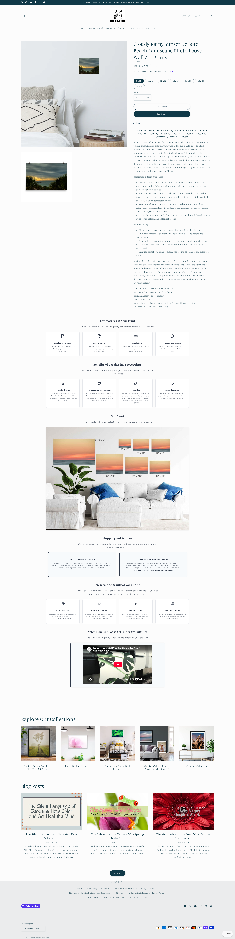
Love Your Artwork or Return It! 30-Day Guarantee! (153, 570)
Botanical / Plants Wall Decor (117, 767)
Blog (95, 888)
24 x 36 (139, 87)
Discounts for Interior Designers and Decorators (89, 893)
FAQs (123, 897)
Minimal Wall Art (195, 765)
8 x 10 (138, 81)
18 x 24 (201, 81)
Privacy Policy (158, 893)
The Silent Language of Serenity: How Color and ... (52, 836)
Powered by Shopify (42, 938)
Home (88, 888)
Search (80, 888)
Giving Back (133, 897)
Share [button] (138, 123)
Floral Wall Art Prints (76, 765)
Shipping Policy (94, 897)
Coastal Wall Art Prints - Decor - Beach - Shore (157, 767)
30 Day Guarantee (111, 897)
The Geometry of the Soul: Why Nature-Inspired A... (183, 836)
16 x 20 (188, 81)
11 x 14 (151, 81)
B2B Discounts (118, 893)
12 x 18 (176, 81)
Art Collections (105, 888)
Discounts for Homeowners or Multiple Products (135, 888)
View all (117, 873)
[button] (24, 16)
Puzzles (144, 897)
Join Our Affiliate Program (138, 893)
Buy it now (162, 114)
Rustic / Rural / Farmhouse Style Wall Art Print (38, 767)
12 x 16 (163, 81)
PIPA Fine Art (30, 938)
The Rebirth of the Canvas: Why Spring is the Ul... (117, 836)
